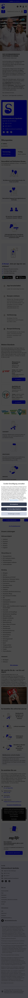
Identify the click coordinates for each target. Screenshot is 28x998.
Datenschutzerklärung (14, 499)
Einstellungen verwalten (14, 513)
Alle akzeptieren (14, 504)
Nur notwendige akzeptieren (14, 509)
